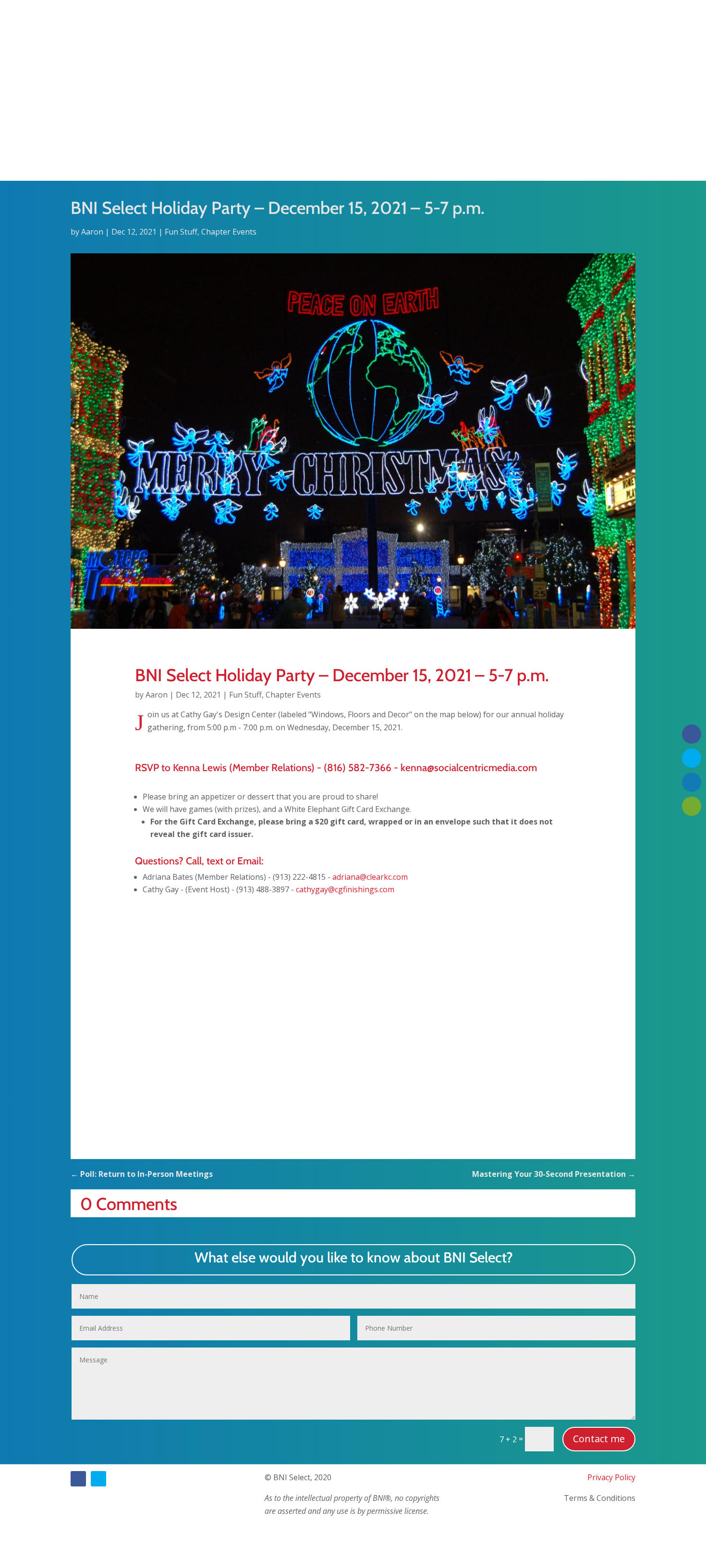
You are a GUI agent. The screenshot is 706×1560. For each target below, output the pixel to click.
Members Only (416, 162)
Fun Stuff (181, 231)
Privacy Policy (611, 1477)
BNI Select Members (325, 162)
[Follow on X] (98, 1478)
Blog (375, 162)
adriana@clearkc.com (370, 877)
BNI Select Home (256, 162)
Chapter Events (228, 231)
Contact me (599, 1438)
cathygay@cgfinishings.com (345, 889)
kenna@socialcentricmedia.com (469, 767)
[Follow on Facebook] (78, 1478)
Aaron (92, 231)
